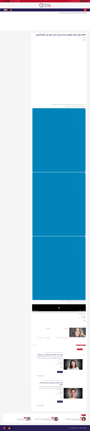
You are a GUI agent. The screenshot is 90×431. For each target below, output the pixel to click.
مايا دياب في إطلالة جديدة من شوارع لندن (62, 337)
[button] (81, 415)
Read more (60, 371)
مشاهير (85, 37)
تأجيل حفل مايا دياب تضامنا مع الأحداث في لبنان (43, 337)
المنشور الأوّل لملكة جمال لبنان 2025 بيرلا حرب (79, 337)
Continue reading (40, 375)
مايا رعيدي (34, 345)
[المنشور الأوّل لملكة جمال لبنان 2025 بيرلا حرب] (77, 332)
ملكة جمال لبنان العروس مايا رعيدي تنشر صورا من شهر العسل (71, 13)
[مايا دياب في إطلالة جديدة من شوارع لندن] (59, 332)
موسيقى (80, 417)
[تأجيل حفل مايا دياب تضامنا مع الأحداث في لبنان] (41, 332)
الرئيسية (85, 13)
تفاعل (61, 380)
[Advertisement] (45, 22)
